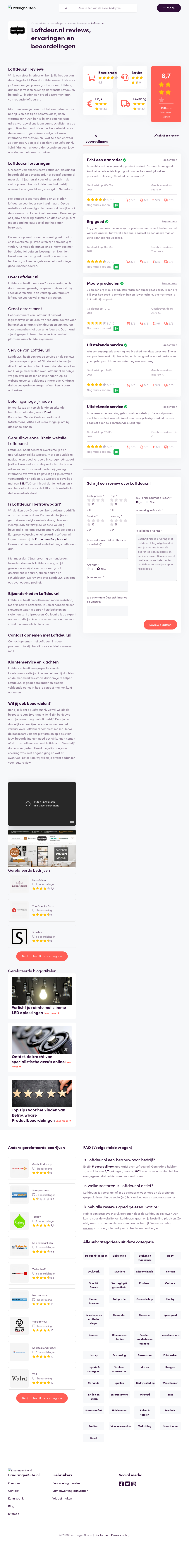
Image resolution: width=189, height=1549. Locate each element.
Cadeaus (144, 1315)
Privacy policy (120, 1535)
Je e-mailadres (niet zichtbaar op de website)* (107, 542)
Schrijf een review (168, 135)
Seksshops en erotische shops (94, 1319)
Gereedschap (144, 1299)
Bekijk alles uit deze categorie (42, 956)
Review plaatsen (160, 624)
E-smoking (119, 1355)
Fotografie (119, 1299)
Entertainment (119, 1394)
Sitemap (13, 1514)
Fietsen (170, 1271)
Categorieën (38, 23)
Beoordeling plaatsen (66, 1483)
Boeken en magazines (145, 1258)
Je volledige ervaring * (149, 530)
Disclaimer (101, 1535)
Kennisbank (16, 1498)
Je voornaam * (95, 577)
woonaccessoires (164, 1197)
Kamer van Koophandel (51, 539)
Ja (92, 569)
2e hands (93, 1383)
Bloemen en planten (119, 1337)
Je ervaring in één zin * (149, 510)
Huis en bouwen (77, 23)
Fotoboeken (170, 1355)
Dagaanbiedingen (94, 1255)
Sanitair (94, 1426)
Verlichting (144, 1426)
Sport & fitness (93, 1285)
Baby (170, 1255)
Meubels (170, 1410)
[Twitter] (127, 1483)
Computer (119, 1315)
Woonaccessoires (120, 1426)
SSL (22, 483)
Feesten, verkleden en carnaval (144, 1339)
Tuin (170, 1394)
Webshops (57, 23)
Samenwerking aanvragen (70, 1490)
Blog (11, 1506)
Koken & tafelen (145, 1412)
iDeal (47, 412)
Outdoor (170, 1283)
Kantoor (94, 1335)
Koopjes (170, 1367)
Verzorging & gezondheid (119, 1285)
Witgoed (145, 1394)
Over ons (14, 1483)
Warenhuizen (170, 1383)
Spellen (119, 1383)
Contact (13, 1490)
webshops (146, 1192)
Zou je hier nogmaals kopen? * (154, 497)
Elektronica (119, 1255)
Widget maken (62, 1498)
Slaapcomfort (93, 1410)
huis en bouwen (137, 1197)
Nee (103, 569)
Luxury (94, 1355)
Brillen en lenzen (93, 1396)
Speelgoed (170, 1315)
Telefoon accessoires (119, 1369)
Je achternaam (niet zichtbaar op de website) (107, 599)
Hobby (170, 1299)
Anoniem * (93, 564)
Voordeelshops (171, 1335)
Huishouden (119, 1410)
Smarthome (170, 1426)
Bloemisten (145, 1355)
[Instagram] (133, 1483)
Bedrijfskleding (145, 1383)
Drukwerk (93, 1271)
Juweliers (119, 1271)
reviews (88, 1228)
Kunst (93, 1438)
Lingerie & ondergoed (93, 1369)
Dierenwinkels (144, 1271)
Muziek (144, 1367)
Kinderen (144, 1283)
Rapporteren (169, 159)
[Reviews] (22, 8)
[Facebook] (121, 1483)
